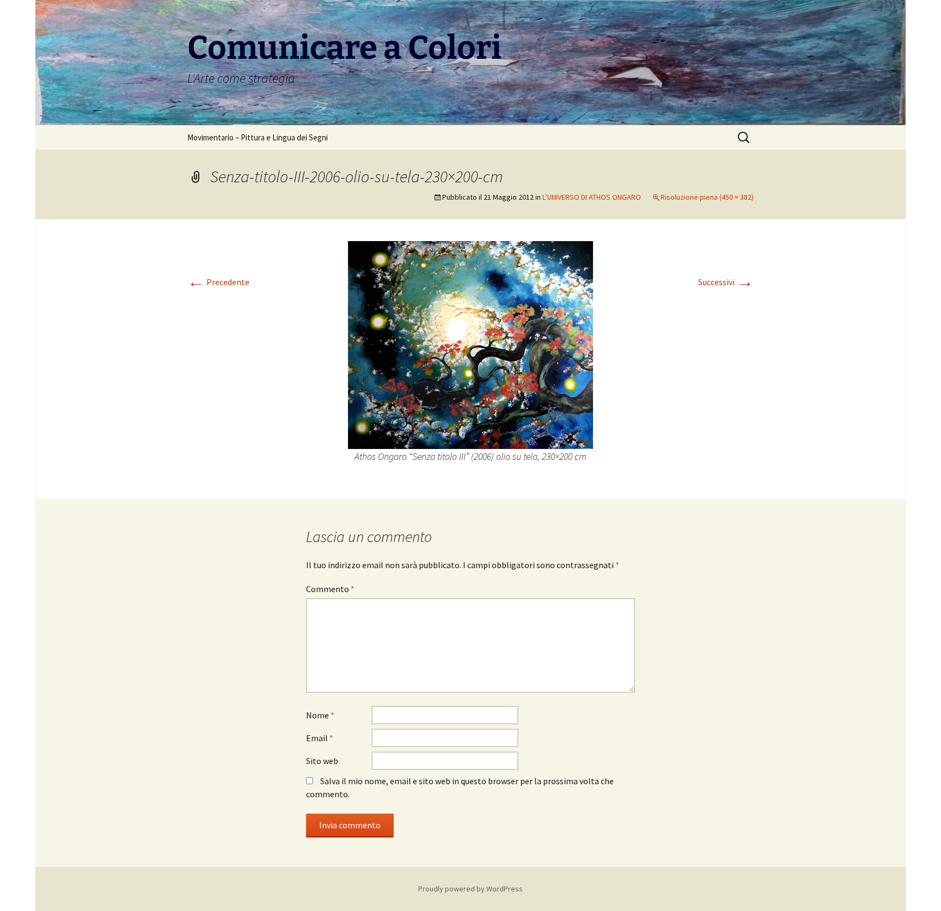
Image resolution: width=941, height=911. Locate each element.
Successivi (726, 281)
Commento (330, 588)
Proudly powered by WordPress (470, 889)
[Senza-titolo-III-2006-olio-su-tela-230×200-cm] (470, 343)
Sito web (322, 760)
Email (319, 738)
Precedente (218, 281)
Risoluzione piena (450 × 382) (707, 197)
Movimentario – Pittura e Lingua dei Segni (257, 137)
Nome (320, 715)
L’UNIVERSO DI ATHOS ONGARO (591, 197)
